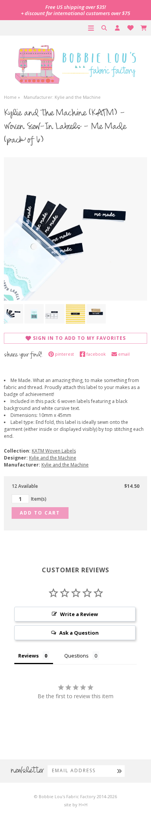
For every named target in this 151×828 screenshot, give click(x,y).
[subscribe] (119, 770)
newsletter (27, 771)
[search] (104, 28)
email (124, 354)
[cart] (143, 28)
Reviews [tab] (28, 655)
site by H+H (76, 804)
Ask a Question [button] (79, 632)
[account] (117, 28)
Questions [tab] (76, 655)
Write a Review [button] (79, 614)
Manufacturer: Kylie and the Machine (62, 97)
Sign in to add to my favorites (79, 338)
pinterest (64, 354)
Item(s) (38, 499)
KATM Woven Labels (54, 451)
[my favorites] (130, 28)
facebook (96, 354)
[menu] (91, 28)
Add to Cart (40, 513)
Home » (12, 97)
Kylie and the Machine (52, 457)
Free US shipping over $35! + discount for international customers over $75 (75, 10)
